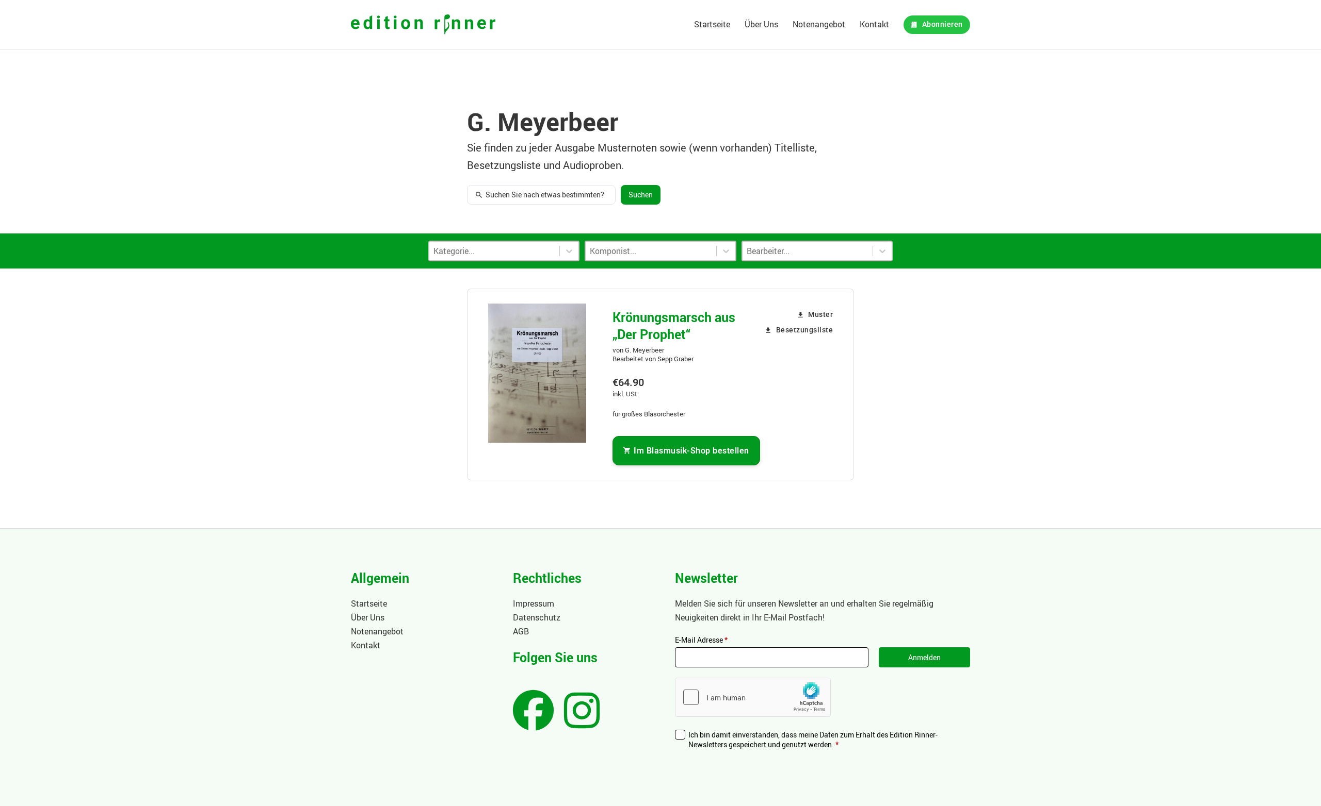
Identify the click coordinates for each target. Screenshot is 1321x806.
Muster (820, 314)
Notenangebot (819, 24)
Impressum (533, 603)
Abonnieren (942, 24)
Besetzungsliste (804, 330)
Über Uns (761, 24)
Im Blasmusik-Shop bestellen (691, 451)
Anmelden (924, 657)
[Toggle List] (726, 251)
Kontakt (874, 24)
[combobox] (651, 251)
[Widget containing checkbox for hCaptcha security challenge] (753, 697)
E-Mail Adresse (701, 640)
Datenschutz (536, 617)
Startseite (712, 24)
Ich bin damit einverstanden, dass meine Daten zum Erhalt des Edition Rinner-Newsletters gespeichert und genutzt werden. (813, 740)
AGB (521, 631)
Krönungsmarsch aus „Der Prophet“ (674, 325)
